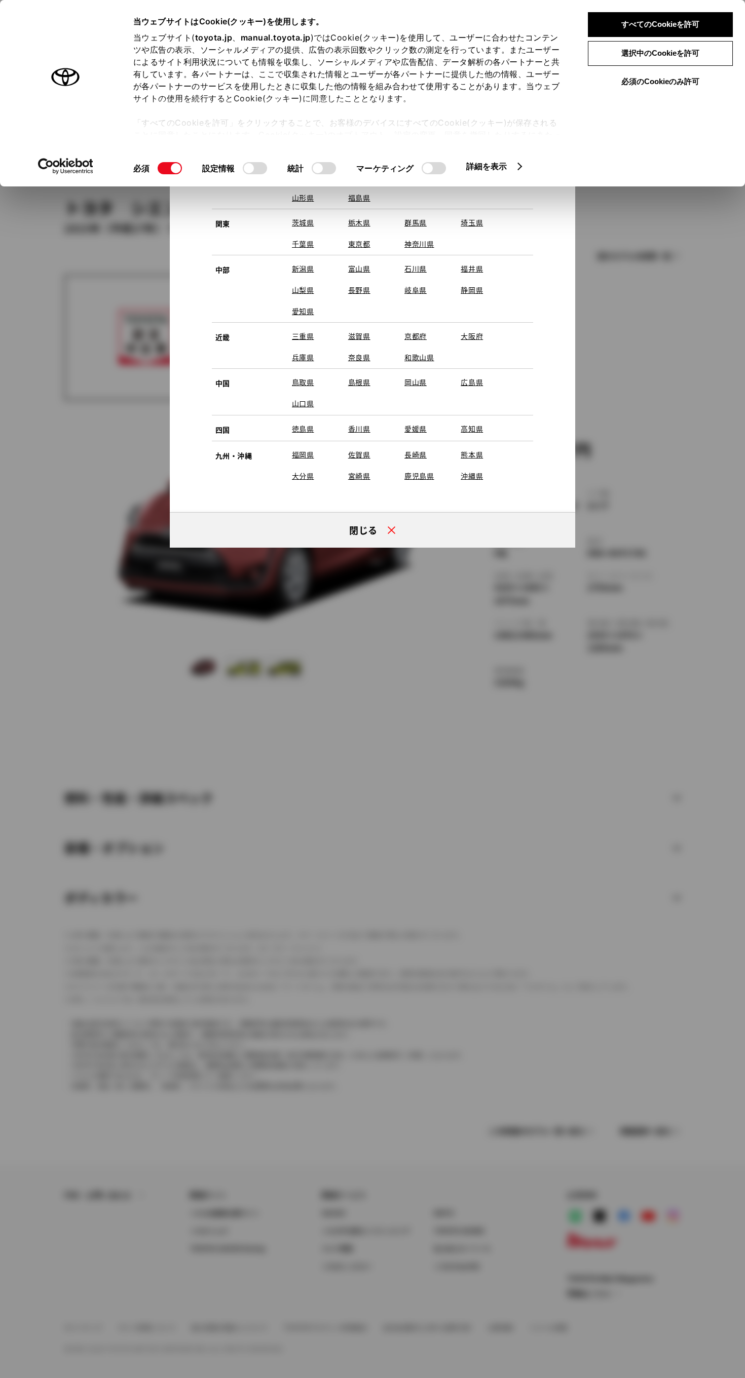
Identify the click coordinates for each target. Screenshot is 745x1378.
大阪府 (472, 336)
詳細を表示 (486, 166)
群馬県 (415, 222)
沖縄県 (472, 476)
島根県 (359, 382)
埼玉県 (472, 222)
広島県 (472, 382)
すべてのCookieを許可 (660, 24)
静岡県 (472, 290)
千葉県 (303, 244)
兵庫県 (303, 357)
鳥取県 (303, 382)
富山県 (359, 268)
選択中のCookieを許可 (660, 53)
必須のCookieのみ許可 (660, 81)
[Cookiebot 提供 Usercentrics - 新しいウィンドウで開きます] (65, 166)
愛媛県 (415, 429)
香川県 (359, 429)
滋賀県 (359, 336)
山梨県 (303, 290)
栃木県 (359, 222)
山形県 (303, 198)
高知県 (472, 429)
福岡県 (303, 454)
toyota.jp (214, 37)
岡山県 (415, 382)
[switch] (255, 168)
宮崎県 (359, 476)
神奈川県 (419, 244)
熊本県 (472, 454)
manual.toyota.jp (276, 37)
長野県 (359, 290)
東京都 (359, 244)
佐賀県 (359, 454)
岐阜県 (415, 290)
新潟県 (303, 268)
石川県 (415, 268)
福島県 (359, 198)
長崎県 (415, 454)
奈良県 (359, 357)
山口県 (303, 403)
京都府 (415, 336)
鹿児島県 (419, 476)
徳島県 (303, 429)
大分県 (303, 476)
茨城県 (303, 222)
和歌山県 (419, 357)
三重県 (303, 336)
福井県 (472, 268)
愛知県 (303, 311)
